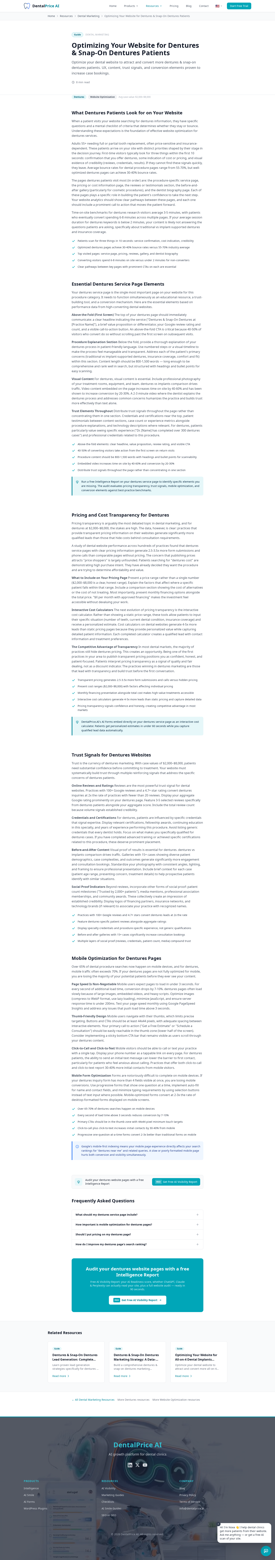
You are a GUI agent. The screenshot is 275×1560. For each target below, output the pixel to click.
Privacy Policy (187, 1495)
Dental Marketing (89, 16)
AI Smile (29, 1495)
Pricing (174, 6)
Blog (189, 6)
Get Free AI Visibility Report (176, 1182)
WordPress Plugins (35, 1508)
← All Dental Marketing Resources (93, 1399)
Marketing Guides (113, 1495)
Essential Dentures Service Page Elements (118, 284)
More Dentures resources (133, 1399)
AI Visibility (108, 1488)
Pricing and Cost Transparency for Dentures (120, 515)
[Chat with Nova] (266, 1551)
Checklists (108, 1501)
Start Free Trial (239, 6)
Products (129, 6)
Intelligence (31, 1488)
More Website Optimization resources (176, 1399)
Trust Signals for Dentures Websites (111, 755)
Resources (152, 6)
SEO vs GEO (109, 1515)
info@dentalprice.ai (191, 1508)
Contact (204, 6)
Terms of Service (189, 1501)
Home (113, 6)
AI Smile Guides (111, 1508)
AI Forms (29, 1501)
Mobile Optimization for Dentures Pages (116, 958)
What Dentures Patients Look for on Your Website (127, 113)
